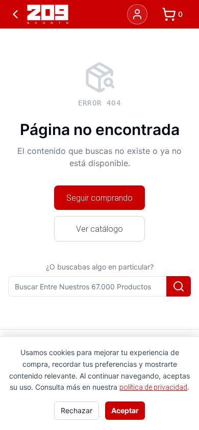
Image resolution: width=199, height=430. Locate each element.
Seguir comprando (99, 198)
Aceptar (125, 410)
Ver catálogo (99, 229)
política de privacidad (153, 387)
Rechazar (76, 410)
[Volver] (15, 14)
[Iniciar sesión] (137, 14)
